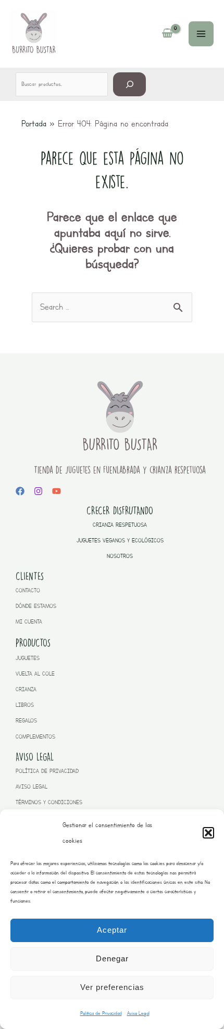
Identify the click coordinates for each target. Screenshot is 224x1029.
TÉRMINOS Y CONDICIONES (49, 802)
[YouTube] (56, 491)
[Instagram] (38, 491)
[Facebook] (20, 491)
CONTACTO (28, 590)
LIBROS (25, 705)
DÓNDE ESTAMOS (36, 606)
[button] (208, 833)
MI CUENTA (29, 622)
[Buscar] (129, 84)
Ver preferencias (112, 987)
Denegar (112, 958)
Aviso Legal (138, 1013)
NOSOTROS (120, 556)
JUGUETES (28, 658)
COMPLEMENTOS (35, 737)
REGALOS (26, 721)
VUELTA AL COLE (35, 674)
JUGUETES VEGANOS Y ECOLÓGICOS (120, 540)
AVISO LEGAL (31, 787)
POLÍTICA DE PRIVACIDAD (47, 771)
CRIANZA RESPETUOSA (120, 525)
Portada (33, 123)
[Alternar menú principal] (201, 33)
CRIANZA (26, 689)
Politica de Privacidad (101, 1013)
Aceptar (112, 929)
